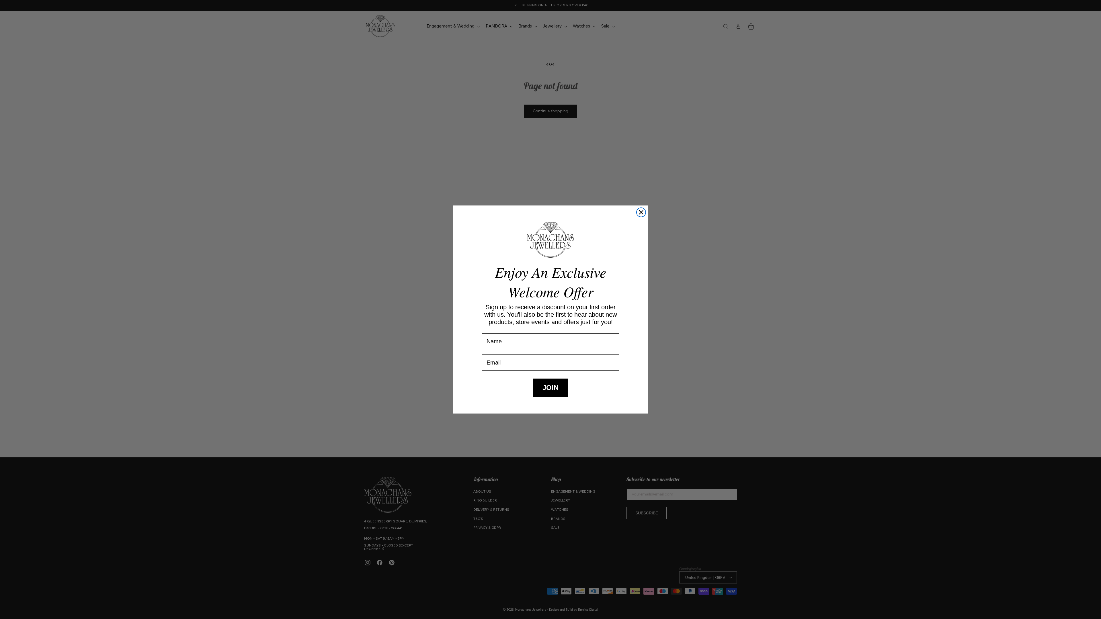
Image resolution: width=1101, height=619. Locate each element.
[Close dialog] (641, 212)
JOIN (550, 387)
